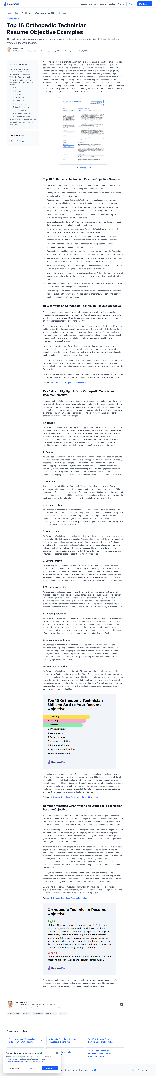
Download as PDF (85, 168)
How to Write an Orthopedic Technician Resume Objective (20, 76)
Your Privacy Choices (82, 1070)
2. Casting (17, 91)
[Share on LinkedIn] (22, 141)
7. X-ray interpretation (21, 107)
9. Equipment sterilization (22, 113)
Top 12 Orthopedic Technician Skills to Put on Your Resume (22, 1040)
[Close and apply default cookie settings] (57, 1053)
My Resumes (145, 4)
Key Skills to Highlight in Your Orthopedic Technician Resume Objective (21, 82)
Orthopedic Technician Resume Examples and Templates (62, 1040)
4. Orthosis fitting (19, 97)
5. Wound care (18, 101)
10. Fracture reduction (21, 117)
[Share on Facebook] (17, 141)
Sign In (132, 4)
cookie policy (37, 1061)
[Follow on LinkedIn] (122, 1004)
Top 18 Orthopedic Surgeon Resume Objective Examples (100, 1040)
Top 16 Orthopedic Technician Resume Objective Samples (20, 70)
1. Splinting (17, 88)
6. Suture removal (19, 104)
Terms (67, 1070)
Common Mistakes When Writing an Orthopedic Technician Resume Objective (22, 122)
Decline (32, 1068)
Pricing (121, 4)
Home (9, 13)
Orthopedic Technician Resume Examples (68, 898)
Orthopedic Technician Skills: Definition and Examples (74, 797)
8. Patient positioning (21, 110)
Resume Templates (88, 4)
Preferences (14, 1068)
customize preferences (14, 1061)
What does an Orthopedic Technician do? (68, 382)
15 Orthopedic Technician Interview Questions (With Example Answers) (99, 1053)
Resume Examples (107, 4)
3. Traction (17, 94)
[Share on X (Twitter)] (11, 141)
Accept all (50, 1068)
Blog (16, 13)
